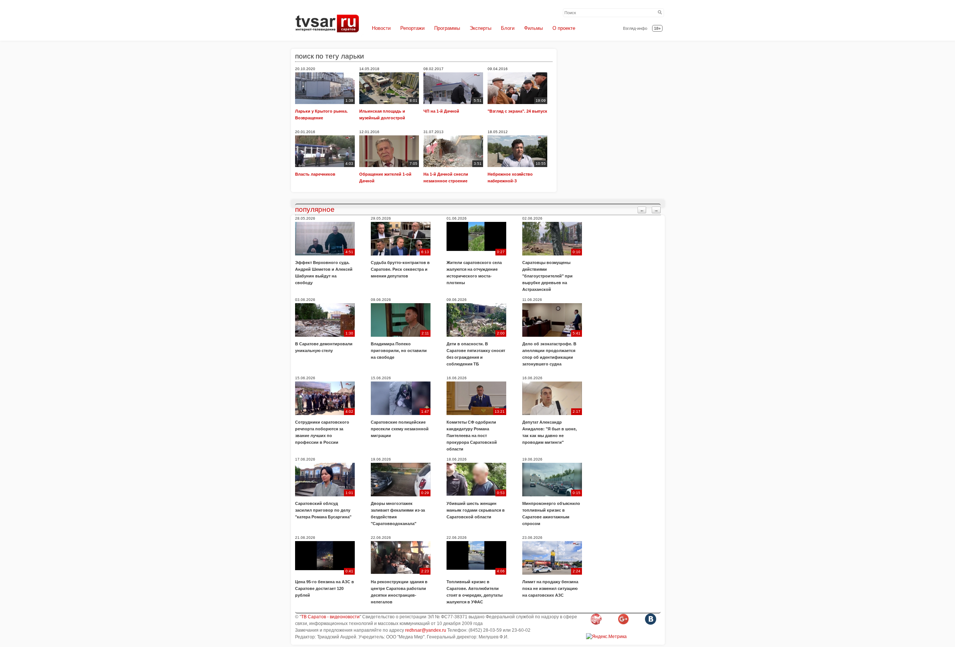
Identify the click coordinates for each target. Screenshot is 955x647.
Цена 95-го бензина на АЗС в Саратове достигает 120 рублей (324, 588)
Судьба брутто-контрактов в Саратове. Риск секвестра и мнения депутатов (400, 269)
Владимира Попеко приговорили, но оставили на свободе (399, 350)
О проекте (563, 28)
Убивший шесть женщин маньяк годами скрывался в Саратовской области (476, 510)
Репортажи (412, 28)
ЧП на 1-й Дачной (441, 111)
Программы (447, 28)
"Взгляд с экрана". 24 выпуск (517, 111)
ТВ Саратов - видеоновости (330, 616)
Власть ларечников (315, 174)
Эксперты (480, 28)
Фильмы (533, 28)
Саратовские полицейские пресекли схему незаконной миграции (400, 429)
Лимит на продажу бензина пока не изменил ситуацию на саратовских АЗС (550, 588)
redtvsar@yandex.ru (425, 630)
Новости (381, 28)
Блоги (507, 28)
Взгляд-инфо (635, 28)
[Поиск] (660, 13)
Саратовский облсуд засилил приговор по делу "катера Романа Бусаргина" (323, 510)
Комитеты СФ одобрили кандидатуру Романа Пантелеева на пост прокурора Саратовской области (472, 435)
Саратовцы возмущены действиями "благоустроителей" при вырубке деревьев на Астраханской (547, 276)
